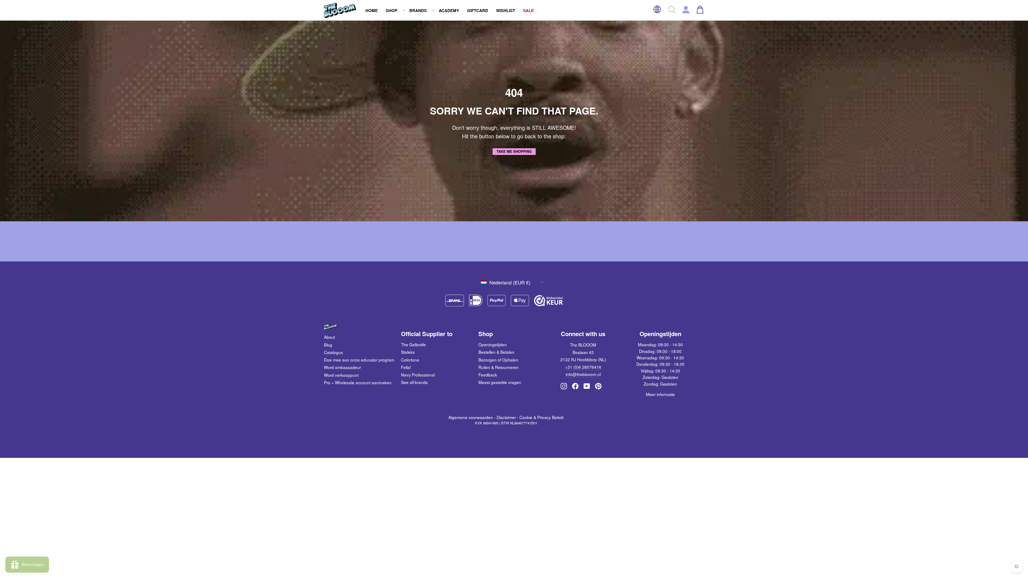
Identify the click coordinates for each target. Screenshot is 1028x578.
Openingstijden (492, 344)
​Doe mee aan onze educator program (359, 360)
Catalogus (333, 352)
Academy (449, 10)
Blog (328, 345)
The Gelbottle (413, 344)
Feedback (487, 375)
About (329, 337)
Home (371, 10)
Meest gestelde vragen (499, 382)
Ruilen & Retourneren (498, 367)
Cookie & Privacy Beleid (541, 417)
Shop (391, 10)
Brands (418, 10)
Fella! (406, 367)
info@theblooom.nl (583, 374)
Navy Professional (418, 375)
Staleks (408, 352)
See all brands (414, 382)
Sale (528, 10)
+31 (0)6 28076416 (583, 367)
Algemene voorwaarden (470, 417)
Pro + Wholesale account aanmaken (358, 382)
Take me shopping (514, 151)
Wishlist (505, 10)
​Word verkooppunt (341, 375)
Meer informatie (660, 394)
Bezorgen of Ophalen (498, 360)
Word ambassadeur (342, 367)
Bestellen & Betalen (496, 352)
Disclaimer (506, 417)
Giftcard (477, 10)
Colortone (410, 360)
